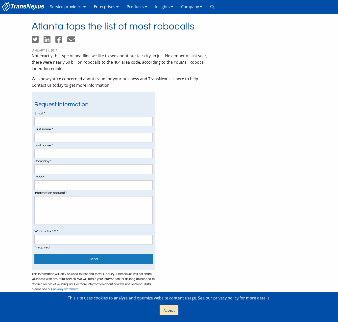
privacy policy (226, 298)
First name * (43, 129)
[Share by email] (73, 41)
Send (94, 259)
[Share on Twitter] (38, 41)
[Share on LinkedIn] (49, 41)
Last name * (43, 145)
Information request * (50, 193)
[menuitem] (24, 7)
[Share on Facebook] (61, 41)
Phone (39, 177)
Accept (169, 310)
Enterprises (105, 6)
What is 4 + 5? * (46, 231)
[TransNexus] (24, 7)
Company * (42, 161)
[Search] (212, 7)
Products (136, 6)
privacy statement (65, 289)
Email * (39, 113)
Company (190, 6)
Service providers (66, 6)
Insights (163, 6)
